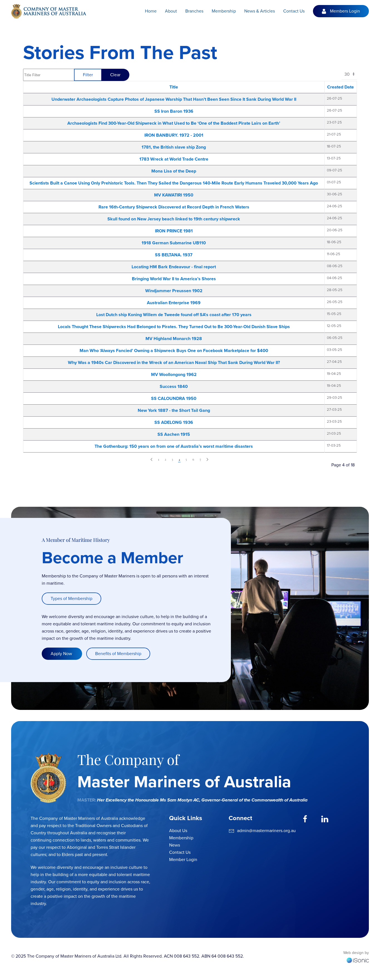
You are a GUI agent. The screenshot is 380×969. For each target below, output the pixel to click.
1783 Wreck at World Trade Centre (173, 159)
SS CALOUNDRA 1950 (173, 398)
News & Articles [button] (259, 11)
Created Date (340, 87)
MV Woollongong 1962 (174, 374)
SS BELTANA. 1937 (174, 255)
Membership (181, 838)
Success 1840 (174, 386)
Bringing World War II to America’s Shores (174, 279)
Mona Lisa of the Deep (173, 171)
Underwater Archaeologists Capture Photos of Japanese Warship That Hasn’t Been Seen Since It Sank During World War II (173, 99)
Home (151, 11)
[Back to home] (48, 11)
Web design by (356, 953)
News (174, 845)
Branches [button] (194, 11)
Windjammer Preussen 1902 (174, 290)
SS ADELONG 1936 (173, 422)
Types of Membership (71, 598)
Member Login (183, 859)
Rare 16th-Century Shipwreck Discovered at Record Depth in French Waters (173, 207)
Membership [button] (224, 11)
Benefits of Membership (118, 653)
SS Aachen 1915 (173, 434)
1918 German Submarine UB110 (174, 243)
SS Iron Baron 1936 (173, 111)
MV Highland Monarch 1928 (173, 338)
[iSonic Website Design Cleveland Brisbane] (358, 959)
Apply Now (62, 653)
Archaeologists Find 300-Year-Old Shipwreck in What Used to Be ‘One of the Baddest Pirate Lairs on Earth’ (173, 123)
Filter (88, 75)
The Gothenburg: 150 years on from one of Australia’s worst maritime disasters (174, 446)
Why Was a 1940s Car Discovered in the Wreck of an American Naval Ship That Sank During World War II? (174, 362)
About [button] (171, 11)
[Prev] (151, 459)
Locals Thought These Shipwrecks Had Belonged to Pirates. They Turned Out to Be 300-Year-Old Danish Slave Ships (174, 326)
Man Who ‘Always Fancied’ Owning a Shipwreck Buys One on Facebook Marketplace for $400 (174, 350)
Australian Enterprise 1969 (174, 302)
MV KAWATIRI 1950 (173, 195)
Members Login (345, 11)
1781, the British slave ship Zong (174, 147)
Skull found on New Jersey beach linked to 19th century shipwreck (173, 219)
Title (173, 87)
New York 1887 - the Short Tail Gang (174, 410)
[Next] (207, 459)
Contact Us (294, 11)
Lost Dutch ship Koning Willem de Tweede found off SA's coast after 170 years (173, 314)
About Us (178, 830)
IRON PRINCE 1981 (174, 231)
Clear (115, 75)
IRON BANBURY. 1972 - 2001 (173, 135)
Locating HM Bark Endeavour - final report (174, 267)
